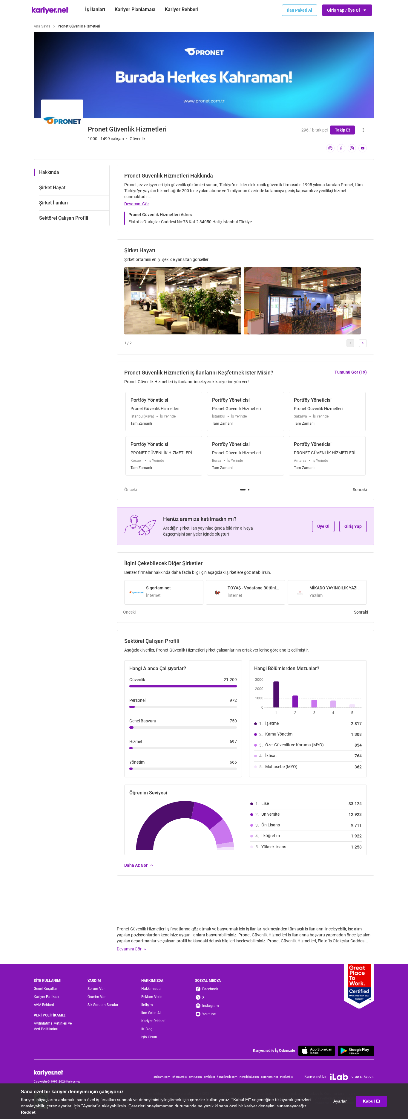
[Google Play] (356, 1050)
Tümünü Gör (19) (351, 372)
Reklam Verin (151, 997)
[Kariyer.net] (57, 1073)
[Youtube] (362, 148)
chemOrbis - (180, 1077)
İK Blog (147, 1029)
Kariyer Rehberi (153, 1021)
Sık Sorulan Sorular (103, 1005)
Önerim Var (97, 997)
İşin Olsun (149, 1037)
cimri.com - (196, 1077)
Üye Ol (323, 526)
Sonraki (360, 489)
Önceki (130, 489)
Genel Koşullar (45, 989)
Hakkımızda (151, 989)
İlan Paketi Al (299, 10)
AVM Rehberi (44, 1005)
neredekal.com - (250, 1077)
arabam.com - (163, 1077)
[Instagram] (352, 148)
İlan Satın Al (151, 1013)
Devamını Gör (136, 203)
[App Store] (316, 1050)
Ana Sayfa (42, 26)
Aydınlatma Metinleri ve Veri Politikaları (53, 1026)
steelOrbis (286, 1077)
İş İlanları (95, 9)
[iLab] (339, 1077)
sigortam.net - (270, 1077)
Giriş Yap (353, 526)
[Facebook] (341, 148)
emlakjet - (210, 1077)
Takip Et (342, 130)
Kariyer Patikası (46, 997)
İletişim (147, 1005)
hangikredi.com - (228, 1077)
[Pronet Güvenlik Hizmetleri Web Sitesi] (330, 148)
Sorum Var (96, 989)
